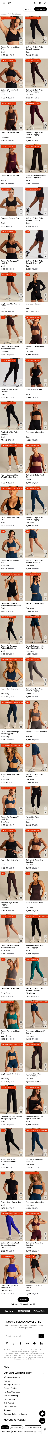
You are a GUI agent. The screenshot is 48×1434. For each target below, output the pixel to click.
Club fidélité (9, 1403)
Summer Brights (10, 1388)
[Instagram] (7, 1343)
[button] (5, 1427)
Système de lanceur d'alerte (15, 1414)
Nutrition (29, 9)
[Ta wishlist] (40, 3)
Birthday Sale (9, 1399)
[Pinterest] (34, 1343)
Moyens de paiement (16, 1420)
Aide (6, 1367)
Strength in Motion (12, 1384)
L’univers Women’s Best (18, 1373)
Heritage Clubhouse (12, 1392)
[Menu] (4, 3)
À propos (7, 1410)
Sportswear (40, 9)
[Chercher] (35, 3)
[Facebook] (20, 1343)
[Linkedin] (41, 1343)
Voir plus (23, 1299)
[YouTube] (27, 1343)
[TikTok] (14, 1343)
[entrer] (41, 1336)
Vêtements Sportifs (12, 1377)
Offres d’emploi (10, 1406)
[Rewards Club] (42, 1421)
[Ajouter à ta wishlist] (21, 38)
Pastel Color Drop (11, 1395)
